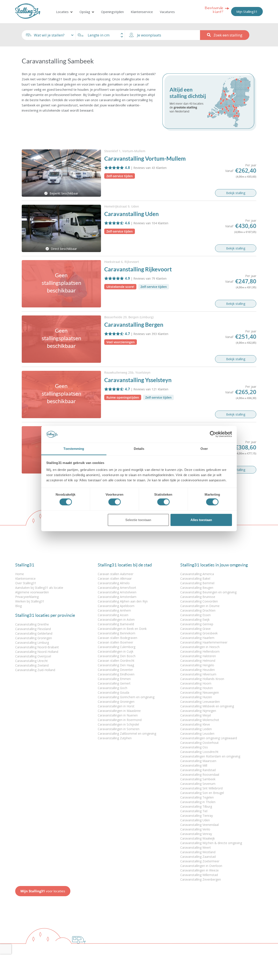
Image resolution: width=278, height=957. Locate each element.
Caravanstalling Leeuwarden (200, 702)
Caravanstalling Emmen (114, 679)
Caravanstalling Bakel (195, 578)
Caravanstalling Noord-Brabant (37, 647)
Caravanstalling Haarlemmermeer (203, 642)
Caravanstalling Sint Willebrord (201, 788)
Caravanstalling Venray (196, 834)
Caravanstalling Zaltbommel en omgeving (127, 733)
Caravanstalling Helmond (197, 660)
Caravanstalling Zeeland (32, 665)
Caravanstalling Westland (197, 852)
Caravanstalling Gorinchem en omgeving (126, 697)
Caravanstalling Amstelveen (117, 592)
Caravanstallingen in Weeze (199, 870)
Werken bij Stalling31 (29, 601)
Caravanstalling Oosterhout (199, 743)
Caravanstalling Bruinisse (197, 597)
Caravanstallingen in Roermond (120, 720)
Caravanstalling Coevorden (199, 601)
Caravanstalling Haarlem (197, 638)
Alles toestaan (201, 519)
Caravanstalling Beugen (196, 588)
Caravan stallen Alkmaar (115, 578)
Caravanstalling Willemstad (199, 875)
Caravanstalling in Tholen (197, 802)
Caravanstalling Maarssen (198, 761)
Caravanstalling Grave (195, 629)
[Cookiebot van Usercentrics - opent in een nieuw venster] (213, 434)
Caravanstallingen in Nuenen (118, 715)
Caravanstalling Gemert (114, 683)
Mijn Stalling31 (247, 11)
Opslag (84, 12)
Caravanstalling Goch (112, 688)
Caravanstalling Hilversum (198, 674)
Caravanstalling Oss (194, 747)
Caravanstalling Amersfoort (117, 588)
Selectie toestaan (138, 519)
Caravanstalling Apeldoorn (116, 606)
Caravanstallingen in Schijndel (118, 724)
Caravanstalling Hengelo (197, 665)
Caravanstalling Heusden (197, 670)
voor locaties (42, 891)
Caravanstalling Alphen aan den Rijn (123, 601)
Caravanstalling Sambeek (197, 779)
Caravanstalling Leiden (196, 729)
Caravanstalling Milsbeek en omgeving (207, 706)
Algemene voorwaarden (32, 592)
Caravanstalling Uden (131, 213)
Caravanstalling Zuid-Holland (35, 670)
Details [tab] (139, 448)
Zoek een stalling (227, 35)
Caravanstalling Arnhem (114, 610)
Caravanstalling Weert (195, 847)
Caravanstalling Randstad (198, 770)
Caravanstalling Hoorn (195, 683)
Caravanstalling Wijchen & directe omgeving (211, 843)
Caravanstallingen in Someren (118, 729)
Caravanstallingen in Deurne (200, 606)
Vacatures (167, 12)
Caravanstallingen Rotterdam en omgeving (210, 756)
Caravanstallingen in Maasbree (119, 711)
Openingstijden (112, 12)
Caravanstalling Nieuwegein (199, 692)
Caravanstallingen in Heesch (200, 647)
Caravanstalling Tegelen (197, 797)
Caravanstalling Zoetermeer (199, 861)
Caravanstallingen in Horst (116, 706)
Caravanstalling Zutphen (115, 738)
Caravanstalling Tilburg (196, 806)
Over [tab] (204, 448)
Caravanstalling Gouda (113, 692)
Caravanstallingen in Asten (116, 619)
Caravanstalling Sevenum (197, 784)
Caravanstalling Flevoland (33, 629)
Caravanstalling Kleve (195, 724)
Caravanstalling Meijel (195, 715)
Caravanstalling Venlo (195, 829)
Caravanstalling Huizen (196, 697)
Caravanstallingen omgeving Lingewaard (208, 738)
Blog (18, 606)
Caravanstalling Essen (195, 615)
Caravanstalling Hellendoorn (200, 651)
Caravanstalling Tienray (196, 815)
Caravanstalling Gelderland (33, 633)
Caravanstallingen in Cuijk (115, 651)
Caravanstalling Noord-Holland (36, 652)
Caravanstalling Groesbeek (199, 633)
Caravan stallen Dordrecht (116, 660)
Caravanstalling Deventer (115, 670)
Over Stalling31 (25, 583)
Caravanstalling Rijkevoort (138, 269)
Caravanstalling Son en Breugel (202, 793)
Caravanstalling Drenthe (32, 624)
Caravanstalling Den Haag (116, 665)
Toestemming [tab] (73, 448)
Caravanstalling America (197, 574)
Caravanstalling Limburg (32, 642)
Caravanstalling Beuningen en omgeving (208, 592)
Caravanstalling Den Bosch (117, 656)
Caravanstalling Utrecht (31, 661)
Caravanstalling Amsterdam (117, 597)
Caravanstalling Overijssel (33, 656)
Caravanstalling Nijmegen (198, 711)
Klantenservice (142, 12)
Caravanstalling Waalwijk (197, 838)
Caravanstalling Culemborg (116, 647)
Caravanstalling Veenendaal (199, 825)
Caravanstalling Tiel (193, 811)
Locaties (62, 12)
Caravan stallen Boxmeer (115, 642)
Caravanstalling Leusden (197, 733)
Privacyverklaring (27, 597)
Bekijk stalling (235, 193)
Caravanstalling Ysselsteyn (138, 379)
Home (19, 574)
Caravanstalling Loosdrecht (199, 752)
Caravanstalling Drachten (197, 610)
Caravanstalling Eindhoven (116, 674)
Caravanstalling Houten (196, 688)
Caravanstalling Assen (113, 615)
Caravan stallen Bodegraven (117, 638)
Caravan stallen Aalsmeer (115, 574)
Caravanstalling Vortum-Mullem (145, 158)
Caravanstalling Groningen (33, 638)
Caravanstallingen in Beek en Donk (122, 629)
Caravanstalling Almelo (114, 583)
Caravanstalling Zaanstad (198, 857)
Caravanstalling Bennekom (116, 633)
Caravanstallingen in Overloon (201, 866)
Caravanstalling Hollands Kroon (202, 679)
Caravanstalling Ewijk (195, 619)
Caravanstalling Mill (193, 765)
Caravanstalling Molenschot (199, 720)
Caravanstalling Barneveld (116, 624)
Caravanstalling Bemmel (197, 583)
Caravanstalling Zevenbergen (200, 879)
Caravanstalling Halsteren (198, 656)
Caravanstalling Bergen (133, 324)
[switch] (114, 501)
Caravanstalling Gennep (196, 624)
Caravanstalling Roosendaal (199, 774)
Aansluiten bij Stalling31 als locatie (39, 588)
